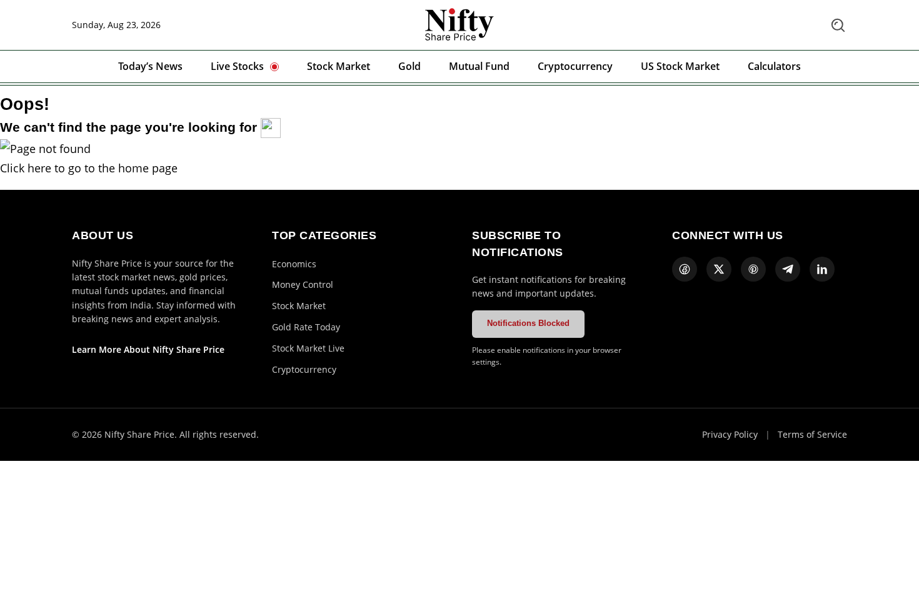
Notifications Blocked (528, 323)
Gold (409, 66)
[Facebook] (684, 269)
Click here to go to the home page (89, 167)
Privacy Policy (730, 434)
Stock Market (338, 66)
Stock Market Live (308, 348)
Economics (294, 264)
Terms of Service (812, 434)
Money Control (302, 284)
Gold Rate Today (306, 327)
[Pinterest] (753, 269)
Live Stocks (237, 66)
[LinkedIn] (822, 269)
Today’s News (150, 66)
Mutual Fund (479, 66)
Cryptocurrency (575, 66)
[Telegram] (787, 269)
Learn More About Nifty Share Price (148, 349)
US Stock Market (680, 66)
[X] (718, 269)
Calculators (774, 66)
